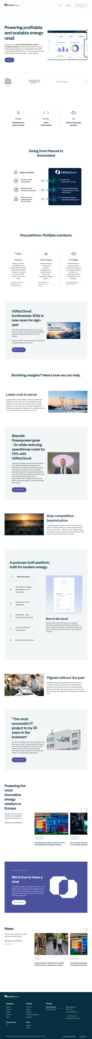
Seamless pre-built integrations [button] (22, 603)
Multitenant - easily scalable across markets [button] (24, 616)
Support (29, 1012)
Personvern (82, 1036)
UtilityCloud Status (32, 1014)
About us (9, 1009)
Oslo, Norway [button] (51, 1007)
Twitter (28, 1027)
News (8, 1017)
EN (70, 5)
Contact (9, 1014)
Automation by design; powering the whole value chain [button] (24, 589)
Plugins (28, 1009)
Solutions (29, 1017)
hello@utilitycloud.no (73, 1018)
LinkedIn (28, 1025)
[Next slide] (86, 809)
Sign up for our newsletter (13, 822)
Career (8, 1012)
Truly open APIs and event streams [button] (23, 628)
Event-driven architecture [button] (25, 640)
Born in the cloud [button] (23, 577)
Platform (29, 1007)
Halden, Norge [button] (51, 1009)
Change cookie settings (69, 1036)
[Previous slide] (81, 809)
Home (8, 1007)
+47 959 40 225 (71, 1016)
